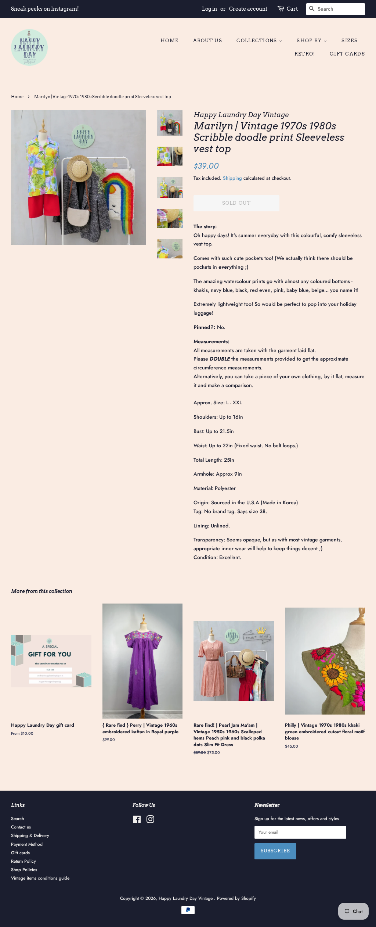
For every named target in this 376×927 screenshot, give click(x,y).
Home (169, 40)
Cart (292, 9)
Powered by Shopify (236, 898)
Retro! (304, 54)
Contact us (21, 827)
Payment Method (27, 844)
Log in (209, 9)
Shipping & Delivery (30, 835)
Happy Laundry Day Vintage (186, 898)
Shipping (232, 178)
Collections (257, 40)
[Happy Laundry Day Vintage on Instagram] (150, 821)
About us (207, 40)
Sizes (349, 40)
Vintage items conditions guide (40, 878)
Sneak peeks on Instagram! (45, 9)
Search (17, 818)
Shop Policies (24, 869)
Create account (248, 9)
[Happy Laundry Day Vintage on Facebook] (137, 821)
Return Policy (23, 861)
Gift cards (347, 54)
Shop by (310, 40)
